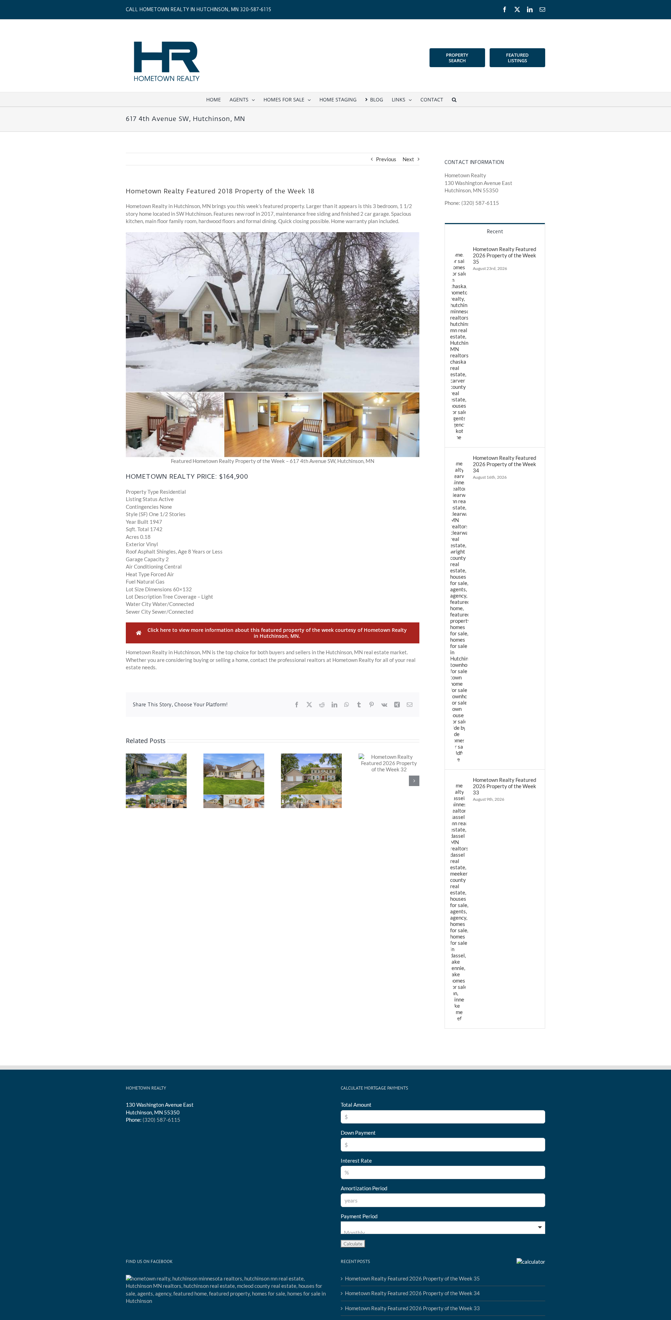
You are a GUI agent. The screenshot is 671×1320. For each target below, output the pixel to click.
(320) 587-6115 (161, 1119)
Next (408, 159)
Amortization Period (364, 1188)
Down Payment (358, 1132)
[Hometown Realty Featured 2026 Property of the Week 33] (459, 780)
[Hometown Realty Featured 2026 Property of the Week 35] (459, 249)
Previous (386, 159)
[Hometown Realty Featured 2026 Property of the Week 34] (459, 458)
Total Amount (356, 1104)
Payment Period (359, 1216)
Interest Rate (356, 1160)
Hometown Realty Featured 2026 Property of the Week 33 (504, 786)
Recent (495, 231)
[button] (454, 99)
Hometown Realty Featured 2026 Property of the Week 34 (504, 464)
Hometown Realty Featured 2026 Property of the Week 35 (504, 255)
